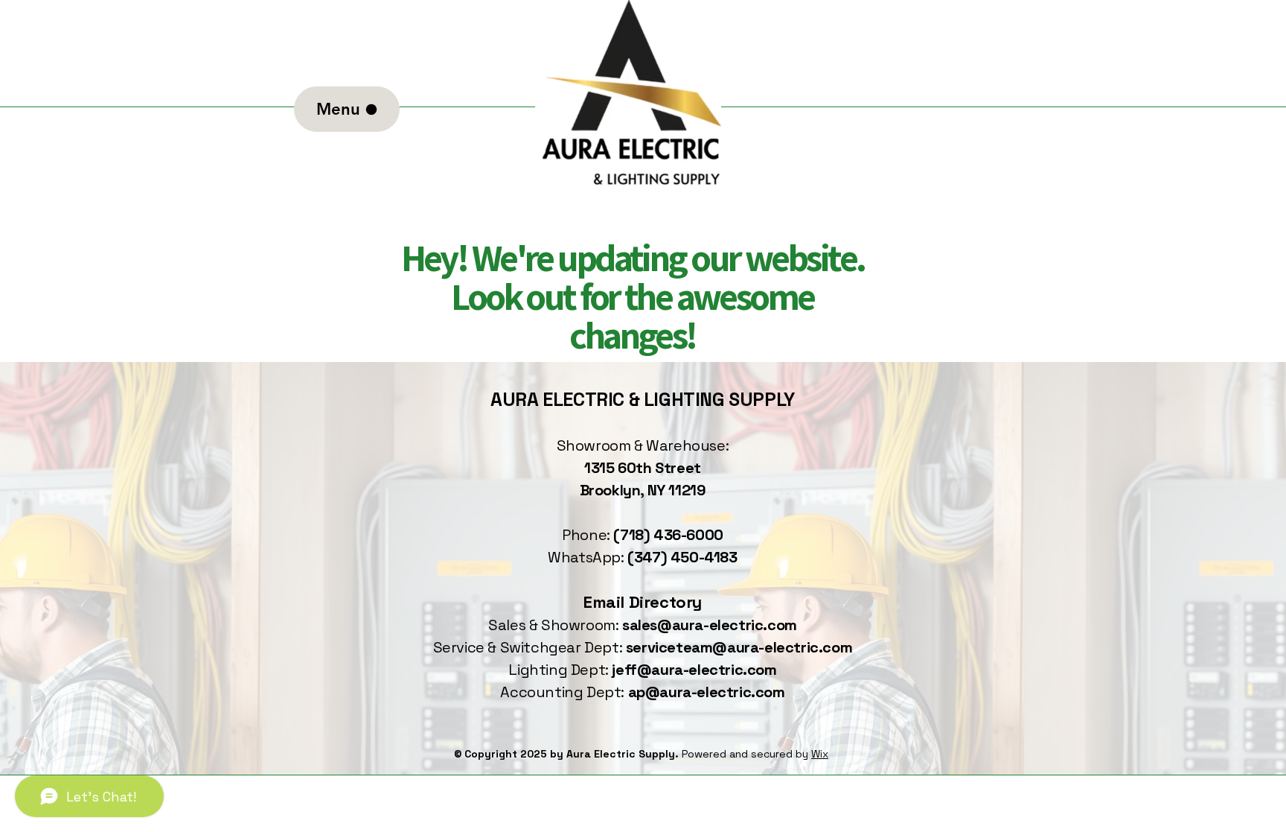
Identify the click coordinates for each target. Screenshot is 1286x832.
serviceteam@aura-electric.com (739, 647)
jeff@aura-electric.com (694, 669)
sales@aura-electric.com (709, 625)
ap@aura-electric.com (706, 692)
